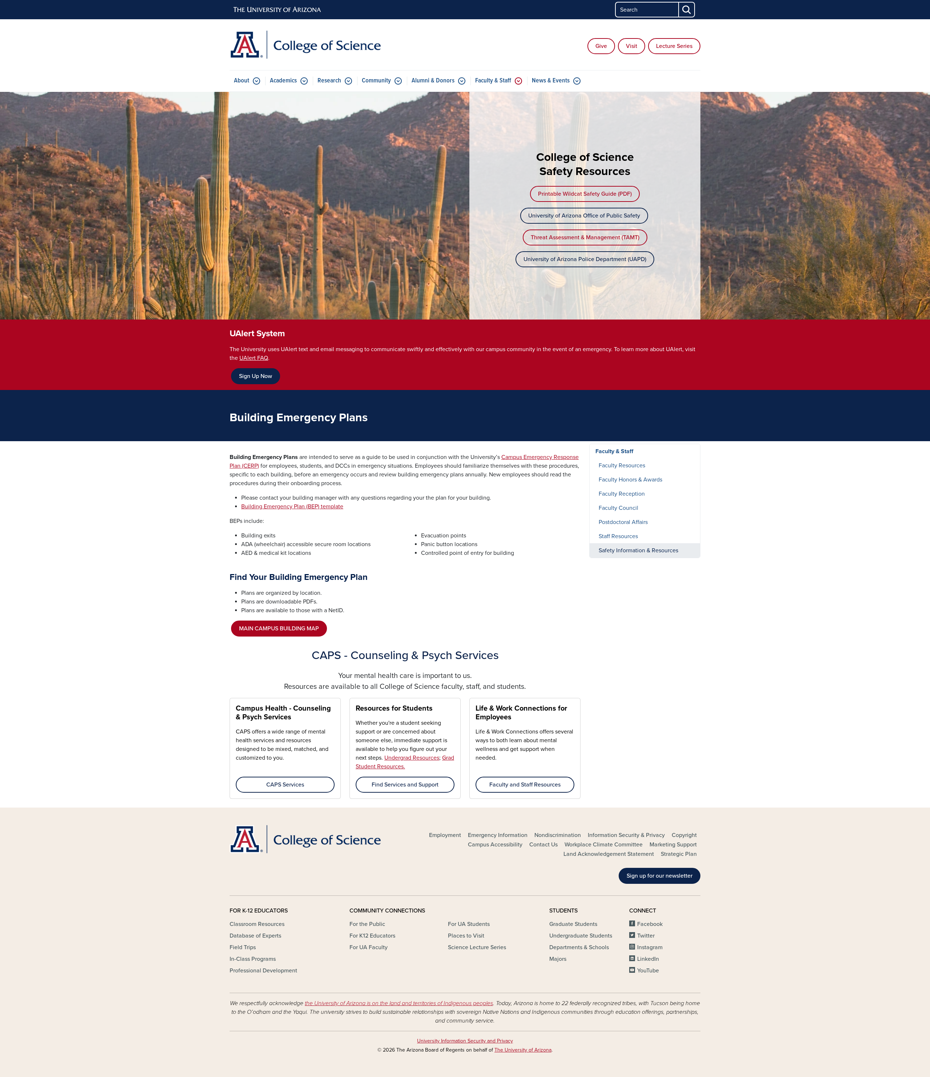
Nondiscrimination (557, 835)
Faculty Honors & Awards (630, 479)
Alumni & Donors (433, 81)
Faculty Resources (622, 465)
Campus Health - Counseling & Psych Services (283, 713)
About (241, 81)
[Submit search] (687, 9)
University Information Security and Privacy (465, 1041)
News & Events (551, 81)
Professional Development (263, 970)
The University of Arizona (522, 1050)
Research (329, 81)
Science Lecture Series (477, 947)
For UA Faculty (368, 947)
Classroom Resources (257, 924)
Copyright (684, 835)
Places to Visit (466, 935)
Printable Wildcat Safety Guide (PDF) (585, 194)
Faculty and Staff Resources (525, 784)
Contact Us (543, 844)
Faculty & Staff (493, 81)
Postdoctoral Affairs (623, 522)
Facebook (650, 924)
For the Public (367, 924)
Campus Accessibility (495, 844)
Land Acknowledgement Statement (608, 854)
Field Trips (243, 947)
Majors (557, 959)
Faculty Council (618, 508)
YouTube (648, 970)
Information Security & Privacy (626, 835)
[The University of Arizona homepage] (277, 10)
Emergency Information (497, 835)
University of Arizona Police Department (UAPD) (584, 259)
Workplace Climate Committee (604, 844)
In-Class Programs (253, 959)
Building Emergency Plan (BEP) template (292, 506)
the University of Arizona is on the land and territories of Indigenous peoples (399, 1003)
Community (376, 81)
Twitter (646, 935)
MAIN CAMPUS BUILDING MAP (279, 628)
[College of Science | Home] (305, 45)
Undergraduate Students (580, 935)
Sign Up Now (255, 376)
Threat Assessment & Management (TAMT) (585, 237)
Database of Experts (255, 935)
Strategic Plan (679, 854)
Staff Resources (618, 536)
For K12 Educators (372, 935)
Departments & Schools (579, 947)
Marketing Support (673, 844)
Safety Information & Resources (638, 550)
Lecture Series (674, 46)
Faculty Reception (622, 493)
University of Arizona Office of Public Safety (584, 215)
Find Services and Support (405, 784)
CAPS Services (285, 784)
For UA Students (469, 924)
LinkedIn (648, 959)
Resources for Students (394, 708)
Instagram (650, 947)
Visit (631, 46)
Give (601, 46)
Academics (283, 81)
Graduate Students (573, 924)
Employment (445, 835)
